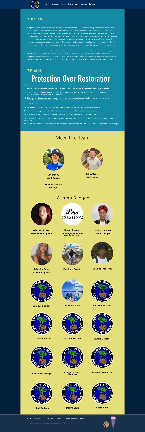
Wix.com (63, 423)
